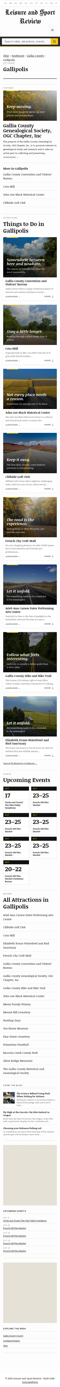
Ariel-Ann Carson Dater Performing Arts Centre (29, 610)
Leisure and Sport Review (30, 16)
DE (41, 3)
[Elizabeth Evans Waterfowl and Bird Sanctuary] (30, 716)
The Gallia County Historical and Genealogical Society (23, 1071)
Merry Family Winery (17, 1004)
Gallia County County (13, 1335)
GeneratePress (30, 1382)
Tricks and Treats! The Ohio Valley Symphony (25, 1220)
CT (36, 3)
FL (47, 3)
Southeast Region (11, 1340)
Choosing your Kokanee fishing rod (22, 1128)
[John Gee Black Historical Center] (30, 389)
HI (57, 3)
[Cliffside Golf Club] (30, 453)
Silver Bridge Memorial (17, 1061)
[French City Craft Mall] (30, 517)
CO (31, 3)
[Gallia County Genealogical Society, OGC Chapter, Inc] (30, 105)
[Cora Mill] (30, 325)
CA (25, 3)
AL (5, 3)
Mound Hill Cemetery (16, 1012)
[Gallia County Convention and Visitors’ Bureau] (30, 257)
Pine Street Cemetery (16, 1036)
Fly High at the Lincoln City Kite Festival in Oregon (26, 1113)
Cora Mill (9, 186)
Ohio (6, 55)
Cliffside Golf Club (14, 203)
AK (10, 3)
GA (51, 3)
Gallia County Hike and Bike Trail (28, 676)
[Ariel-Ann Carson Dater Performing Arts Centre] (30, 585)
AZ (15, 3)
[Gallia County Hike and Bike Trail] (30, 652)
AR (21, 3)
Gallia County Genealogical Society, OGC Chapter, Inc (27, 130)
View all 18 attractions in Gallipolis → (20, 763)
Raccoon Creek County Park (20, 1053)
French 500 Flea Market (14, 1228)
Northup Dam (12, 1020)
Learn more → (10, 157)
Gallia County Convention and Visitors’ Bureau (26, 282)
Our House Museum (15, 1028)
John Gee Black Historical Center (23, 194)
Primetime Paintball (16, 1044)
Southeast (18, 55)
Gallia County (35, 55)
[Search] (54, 41)
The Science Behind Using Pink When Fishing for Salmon (33, 1095)
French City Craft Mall (20, 541)
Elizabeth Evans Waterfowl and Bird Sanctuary (27, 742)
